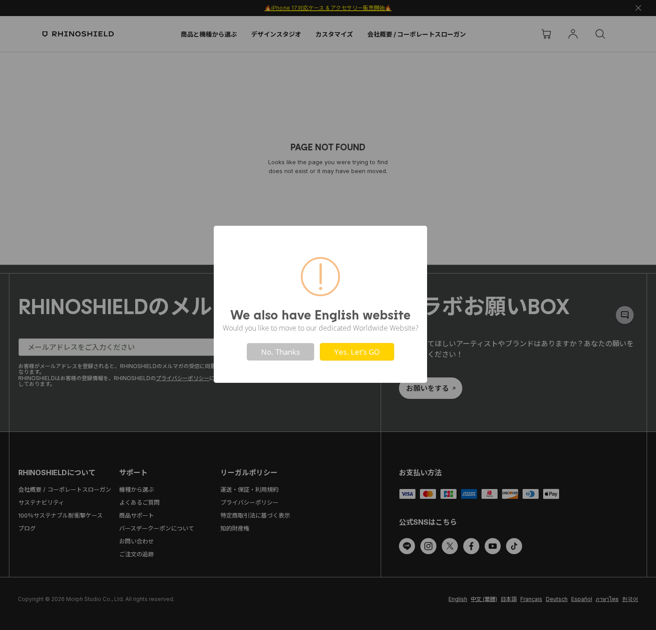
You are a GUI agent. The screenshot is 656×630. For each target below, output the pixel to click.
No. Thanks (280, 352)
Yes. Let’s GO (357, 352)
